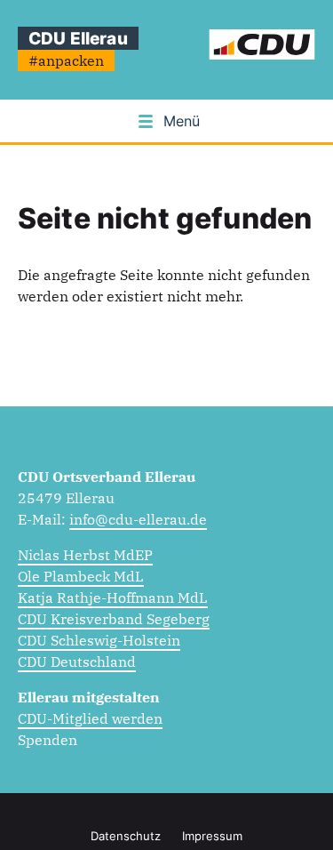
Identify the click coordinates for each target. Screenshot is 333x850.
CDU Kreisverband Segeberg (114, 619)
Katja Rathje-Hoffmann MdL (113, 597)
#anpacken (66, 60)
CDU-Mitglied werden (90, 718)
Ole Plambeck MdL (81, 576)
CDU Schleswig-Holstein (99, 640)
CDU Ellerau (78, 38)
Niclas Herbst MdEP (85, 555)
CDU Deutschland (77, 661)
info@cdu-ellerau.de (138, 519)
